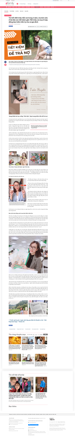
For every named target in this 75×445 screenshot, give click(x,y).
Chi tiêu (17, 11)
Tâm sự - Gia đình (45, 414)
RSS (55, 414)
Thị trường (12, 11)
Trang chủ (11, 414)
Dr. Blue (13, 0)
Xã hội (18, 414)
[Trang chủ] (6, 7)
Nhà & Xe (21, 11)
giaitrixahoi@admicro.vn (33, 430)
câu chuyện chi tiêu (8, 15)
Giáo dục (25, 414)
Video (53, 414)
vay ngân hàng (42, 329)
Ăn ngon (41, 414)
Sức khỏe (33, 414)
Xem (45, 334)
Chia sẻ (11, 26)
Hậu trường (30, 414)
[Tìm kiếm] (68, 0)
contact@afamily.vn (15, 424)
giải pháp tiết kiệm (12, 329)
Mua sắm (26, 11)
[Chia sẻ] (5, 62)
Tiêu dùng (6, 11)
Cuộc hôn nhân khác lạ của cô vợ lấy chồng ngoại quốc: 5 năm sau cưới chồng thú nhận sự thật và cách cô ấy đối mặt (21, 396)
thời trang (29, 3)
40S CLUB (50, 414)
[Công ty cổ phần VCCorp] (52, 419)
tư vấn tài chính (27, 329)
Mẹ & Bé (22, 414)
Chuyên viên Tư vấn (20, 329)
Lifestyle (14, 414)
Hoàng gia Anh (35, 3)
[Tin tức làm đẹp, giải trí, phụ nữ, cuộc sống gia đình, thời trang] (10, 4)
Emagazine (8, 0)
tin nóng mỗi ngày (22, 3)
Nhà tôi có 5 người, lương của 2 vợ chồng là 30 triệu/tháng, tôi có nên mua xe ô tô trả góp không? (39, 126)
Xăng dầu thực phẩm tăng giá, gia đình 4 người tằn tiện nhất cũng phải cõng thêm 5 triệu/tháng (24, 64)
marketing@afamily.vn (32, 422)
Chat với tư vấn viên (34, 424)
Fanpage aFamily (56, 0)
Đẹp (20, 414)
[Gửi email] (5, 65)
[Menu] (55, 7)
